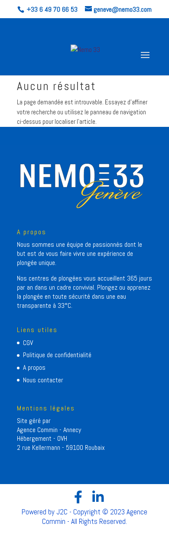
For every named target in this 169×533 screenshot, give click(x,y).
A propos (34, 367)
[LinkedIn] (98, 497)
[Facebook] (78, 497)
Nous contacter (43, 379)
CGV (28, 342)
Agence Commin (38, 429)
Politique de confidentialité (57, 354)
